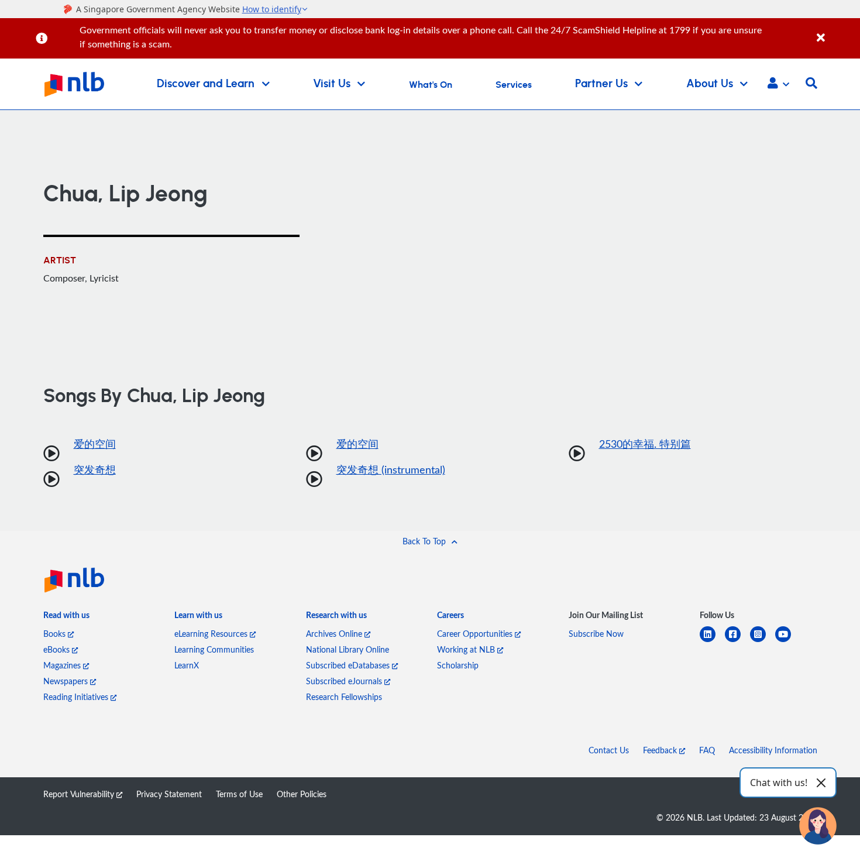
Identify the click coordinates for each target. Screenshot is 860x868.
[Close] (836, 31)
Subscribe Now (596, 633)
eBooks (57, 649)
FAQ (707, 750)
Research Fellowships (344, 696)
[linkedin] (712, 641)
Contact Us (609, 750)
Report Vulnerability (79, 794)
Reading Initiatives (77, 696)
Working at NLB (467, 649)
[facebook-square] (737, 641)
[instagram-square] (762, 641)
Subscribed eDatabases (349, 665)
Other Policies (301, 794)
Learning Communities (214, 649)
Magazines (63, 665)
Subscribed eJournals (345, 681)
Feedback (661, 750)
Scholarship (458, 665)
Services (514, 85)
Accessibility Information (773, 750)
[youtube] (787, 641)
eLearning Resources (212, 633)
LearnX (186, 665)
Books (55, 633)
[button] (778, 84)
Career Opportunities (476, 633)
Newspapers (66, 681)
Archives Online (335, 633)
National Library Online (347, 649)
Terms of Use (239, 794)
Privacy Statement (169, 794)
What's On (430, 85)
